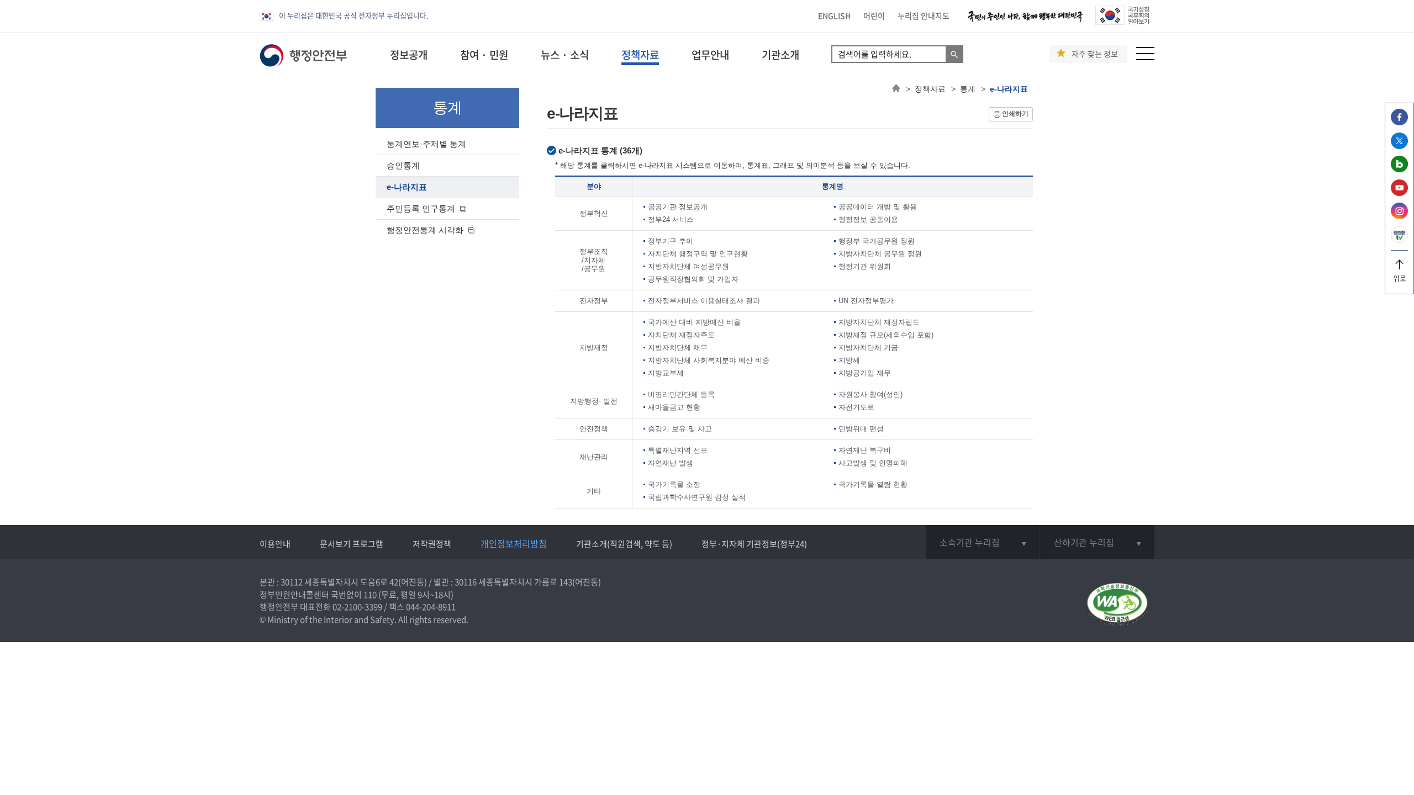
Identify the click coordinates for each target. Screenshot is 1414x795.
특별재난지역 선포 (678, 450)
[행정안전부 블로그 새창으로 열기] (1399, 169)
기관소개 (780, 54)
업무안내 (710, 54)
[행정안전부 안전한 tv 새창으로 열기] (1399, 240)
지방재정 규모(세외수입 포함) (885, 335)
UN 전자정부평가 (866, 300)
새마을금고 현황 (674, 407)
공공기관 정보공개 (678, 207)
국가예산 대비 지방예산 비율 (694, 322)
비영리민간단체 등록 (681, 394)
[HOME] (896, 88)
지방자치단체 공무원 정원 (880, 254)
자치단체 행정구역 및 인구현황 (698, 254)
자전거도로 (856, 407)
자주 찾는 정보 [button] (1095, 54)
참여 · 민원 (484, 54)
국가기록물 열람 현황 (873, 484)
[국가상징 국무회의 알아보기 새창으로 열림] (1122, 22)
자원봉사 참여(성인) (870, 394)
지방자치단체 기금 (868, 347)
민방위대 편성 (861, 429)
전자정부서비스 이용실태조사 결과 (704, 300)
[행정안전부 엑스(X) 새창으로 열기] (1399, 146)
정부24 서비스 (671, 219)
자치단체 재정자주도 (681, 335)
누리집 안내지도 (923, 15)
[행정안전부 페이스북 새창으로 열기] (1399, 122)
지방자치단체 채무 (678, 347)
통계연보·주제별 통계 (426, 144)
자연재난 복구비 (864, 450)
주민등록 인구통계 (421, 208)
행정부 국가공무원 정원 (876, 241)
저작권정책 (432, 544)
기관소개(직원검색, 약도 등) (624, 544)
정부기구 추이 (670, 241)
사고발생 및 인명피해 (873, 463)
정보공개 (409, 54)
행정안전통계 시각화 (425, 230)
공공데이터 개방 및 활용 (877, 207)
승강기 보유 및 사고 (680, 429)
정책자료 (640, 54)
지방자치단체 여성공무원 (688, 266)
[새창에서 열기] (1117, 605)
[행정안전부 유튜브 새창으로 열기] (1399, 193)
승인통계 (403, 165)
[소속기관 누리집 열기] (983, 542)
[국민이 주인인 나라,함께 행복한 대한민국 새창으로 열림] (1025, 22)
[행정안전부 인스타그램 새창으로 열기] (1399, 216)
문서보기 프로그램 (351, 544)
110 (370, 595)
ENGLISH (834, 15)
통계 (967, 88)
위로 (1399, 278)
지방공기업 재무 (864, 373)
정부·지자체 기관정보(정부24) (754, 544)
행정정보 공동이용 (868, 219)
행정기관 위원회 (864, 266)
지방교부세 (666, 373)
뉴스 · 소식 (565, 54)
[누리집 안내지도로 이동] (1145, 57)
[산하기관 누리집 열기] (1097, 542)
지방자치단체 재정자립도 (879, 322)
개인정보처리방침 (514, 543)
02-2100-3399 (357, 607)
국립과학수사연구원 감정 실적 (697, 497)
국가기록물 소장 (674, 484)
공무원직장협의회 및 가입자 (693, 279)
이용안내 (275, 544)
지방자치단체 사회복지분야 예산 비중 (708, 360)
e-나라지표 (407, 187)
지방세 (849, 360)
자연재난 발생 (670, 463)
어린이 (874, 15)
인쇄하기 (1015, 114)
